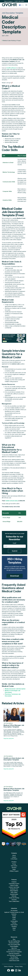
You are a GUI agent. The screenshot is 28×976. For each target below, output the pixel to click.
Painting (14, 923)
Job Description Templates (14, 955)
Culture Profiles (14, 885)
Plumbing (14, 926)
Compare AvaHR (14, 959)
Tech (14, 930)
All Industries (14, 910)
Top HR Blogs (14, 957)
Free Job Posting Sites (14, 944)
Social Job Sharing (14, 898)
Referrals (14, 896)
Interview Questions (14, 953)
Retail (14, 928)
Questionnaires (14, 894)
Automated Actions (14, 883)
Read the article (8, 738)
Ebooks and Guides (14, 943)
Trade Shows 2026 (14, 960)
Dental (14, 916)
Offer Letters (14, 892)
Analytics (14, 882)
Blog (14, 939)
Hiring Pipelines (14, 890)
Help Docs (14, 948)
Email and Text (14, 889)
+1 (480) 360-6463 (18, 1)
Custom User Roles (14, 887)
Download (14, 576)
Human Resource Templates (14, 951)
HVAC (14, 919)
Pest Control (14, 924)
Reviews (14, 867)
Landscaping (14, 921)
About (14, 855)
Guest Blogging (14, 946)
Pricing (14, 864)
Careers (14, 857)
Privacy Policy (19, 966)
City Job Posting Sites (14, 941)
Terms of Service (8, 966)
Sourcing (14, 899)
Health (14, 917)
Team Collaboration (14, 901)
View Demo (14, 865)
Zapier (14, 869)
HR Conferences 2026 (14, 950)
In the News (14, 859)
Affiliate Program (14, 871)
